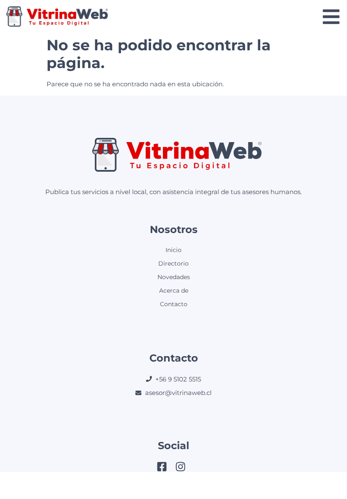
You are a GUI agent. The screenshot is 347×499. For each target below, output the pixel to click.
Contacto (173, 304)
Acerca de (173, 290)
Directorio (173, 263)
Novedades (173, 277)
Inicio (173, 250)
